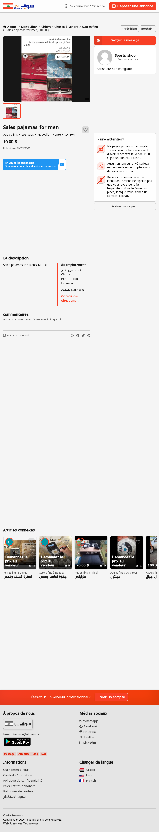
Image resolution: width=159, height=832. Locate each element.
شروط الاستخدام (14, 797)
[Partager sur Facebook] (77, 335)
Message (9, 754)
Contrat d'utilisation (17, 775)
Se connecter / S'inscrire (87, 6)
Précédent (130, 28)
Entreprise (24, 754)
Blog (35, 754)
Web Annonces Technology (20, 823)
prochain (147, 28)
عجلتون (115, 577)
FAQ (43, 754)
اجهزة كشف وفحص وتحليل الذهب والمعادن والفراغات (18, 577)
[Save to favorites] (85, 129)
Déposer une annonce (134, 6)
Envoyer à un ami (17, 335)
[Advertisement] (46, 210)
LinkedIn (89, 742)
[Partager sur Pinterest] (88, 335)
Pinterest (89, 732)
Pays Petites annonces (19, 786)
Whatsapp (90, 721)
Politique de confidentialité (22, 780)
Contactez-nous (13, 815)
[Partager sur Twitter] (83, 335)
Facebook (90, 726)
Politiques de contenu (18, 791)
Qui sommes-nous (16, 770)
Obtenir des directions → (70, 298)
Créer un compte (111, 697)
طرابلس (80, 577)
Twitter (89, 737)
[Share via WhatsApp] (72, 335)
